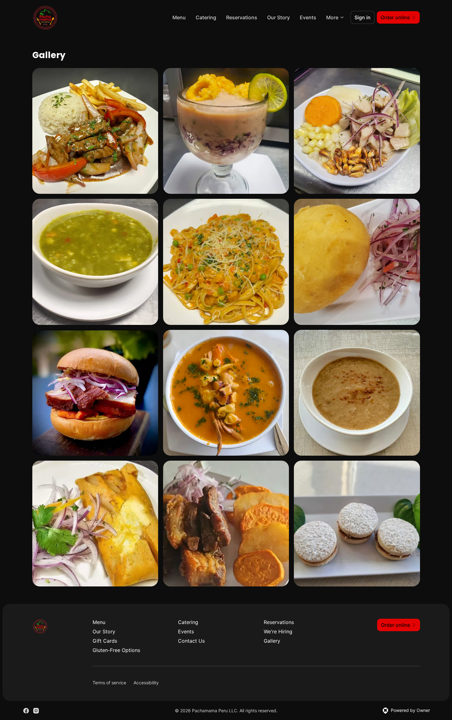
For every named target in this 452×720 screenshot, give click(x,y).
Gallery (272, 641)
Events (308, 17)
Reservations (241, 17)
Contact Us (191, 641)
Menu (179, 17)
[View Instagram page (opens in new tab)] (36, 710)
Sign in (362, 17)
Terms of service (109, 682)
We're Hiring (278, 631)
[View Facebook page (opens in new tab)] (26, 710)
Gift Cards (105, 641)
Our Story (278, 17)
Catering (206, 17)
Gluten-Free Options (116, 650)
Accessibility (146, 682)
